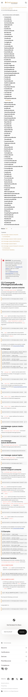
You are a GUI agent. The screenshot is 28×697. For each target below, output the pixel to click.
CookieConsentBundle (10, 162)
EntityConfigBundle (9, 65)
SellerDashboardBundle (10, 183)
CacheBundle (7, 34)
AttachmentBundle (9, 30)
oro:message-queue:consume (9, 234)
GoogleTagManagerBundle (11, 213)
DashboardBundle (9, 48)
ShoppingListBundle (9, 187)
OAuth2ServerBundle (9, 112)
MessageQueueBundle (10, 98)
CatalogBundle (8, 153)
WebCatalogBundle (9, 191)
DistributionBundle (9, 53)
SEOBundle (7, 185)
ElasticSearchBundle (9, 57)
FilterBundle (7, 77)
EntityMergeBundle (9, 69)
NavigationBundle (9, 106)
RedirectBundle (8, 182)
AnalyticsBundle (8, 201)
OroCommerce (7, 643)
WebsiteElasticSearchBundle (11, 193)
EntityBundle (7, 63)
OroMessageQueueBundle (6, 8)
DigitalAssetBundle (9, 55)
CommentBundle (8, 40)
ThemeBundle (7, 139)
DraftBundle (7, 151)
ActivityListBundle (9, 23)
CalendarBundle (8, 36)
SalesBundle (7, 205)
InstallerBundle (8, 88)
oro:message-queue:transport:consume (12, 246)
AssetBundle (7, 28)
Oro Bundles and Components (20, 7)
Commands (8, 100)
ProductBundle (8, 180)
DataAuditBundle (8, 50)
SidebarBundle (8, 131)
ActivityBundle (8, 21)
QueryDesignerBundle (10, 118)
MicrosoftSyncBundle (10, 104)
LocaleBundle (7, 94)
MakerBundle (7, 218)
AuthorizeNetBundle (9, 207)
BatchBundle (7, 32)
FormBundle (7, 79)
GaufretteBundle (8, 81)
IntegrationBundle (9, 90)
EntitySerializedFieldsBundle (11, 73)
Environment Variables (9, 250)
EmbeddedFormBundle (10, 61)
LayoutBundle (7, 92)
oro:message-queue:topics (9, 243)
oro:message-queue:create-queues (11, 239)
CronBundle (7, 44)
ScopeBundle (7, 123)
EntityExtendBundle (9, 67)
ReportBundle (7, 122)
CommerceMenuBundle (10, 160)
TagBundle (7, 135)
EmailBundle (7, 59)
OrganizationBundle (9, 114)
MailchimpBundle (8, 216)
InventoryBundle (8, 170)
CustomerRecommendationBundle (13, 166)
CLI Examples (6, 236)
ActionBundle (7, 19)
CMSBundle (7, 156)
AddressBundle (8, 24)
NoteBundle (7, 108)
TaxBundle (7, 189)
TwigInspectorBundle (9, 143)
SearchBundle (8, 125)
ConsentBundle (8, 158)
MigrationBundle (8, 102)
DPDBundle (7, 211)
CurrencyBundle (8, 46)
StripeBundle (7, 222)
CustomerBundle (8, 164)
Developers (10, 7)
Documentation (4, 7)
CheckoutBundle (8, 154)
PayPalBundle (7, 174)
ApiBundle (7, 26)
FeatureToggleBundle (10, 75)
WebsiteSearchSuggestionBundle (13, 197)
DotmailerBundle (8, 209)
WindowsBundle (8, 147)
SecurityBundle (8, 127)
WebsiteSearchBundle (10, 195)
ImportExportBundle (9, 86)
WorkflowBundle (8, 149)
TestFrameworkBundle (10, 137)
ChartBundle (7, 38)
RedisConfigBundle (9, 120)
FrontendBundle (8, 168)
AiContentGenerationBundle (11, 224)
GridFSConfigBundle (9, 83)
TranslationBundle (9, 141)
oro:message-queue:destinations (10, 241)
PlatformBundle (8, 116)
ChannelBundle (8, 203)
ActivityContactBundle (10, 199)
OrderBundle (7, 172)
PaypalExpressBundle (10, 220)
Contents (3, 232)
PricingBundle (8, 176)
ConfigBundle (7, 42)
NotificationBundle (9, 110)
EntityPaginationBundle (10, 71)
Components (7, 17)
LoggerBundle (8, 96)
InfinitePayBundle (8, 214)
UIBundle (6, 145)
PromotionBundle (8, 178)
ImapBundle (7, 84)
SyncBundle (7, 133)
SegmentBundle (8, 129)
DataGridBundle (8, 52)
